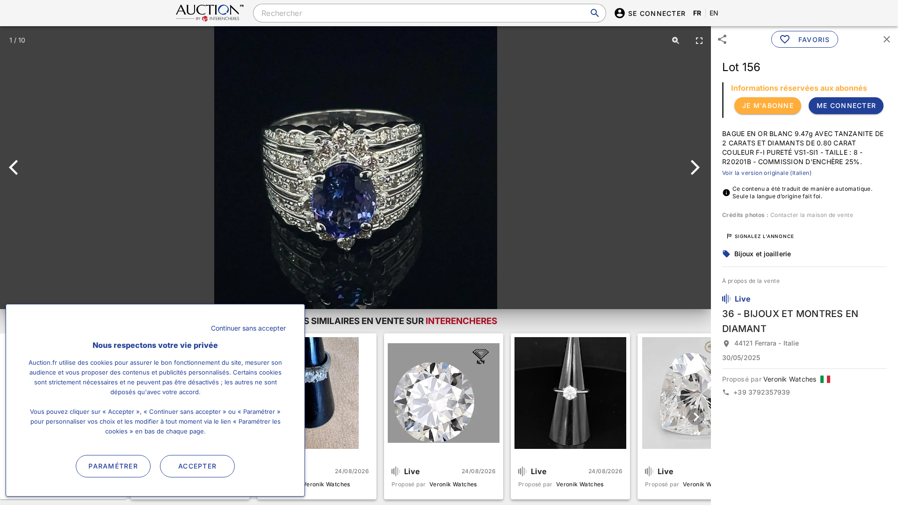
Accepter (197, 466)
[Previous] (17, 167)
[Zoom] (676, 40)
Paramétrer (113, 466)
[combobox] (429, 13)
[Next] (693, 167)
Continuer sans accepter (248, 328)
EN (714, 13)
